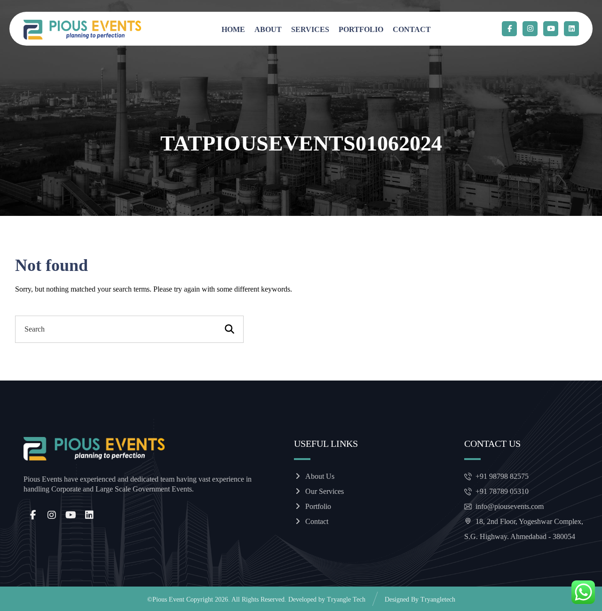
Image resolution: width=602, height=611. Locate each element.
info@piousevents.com (509, 506)
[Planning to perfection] (82, 30)
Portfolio (318, 506)
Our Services (324, 491)
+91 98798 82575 (502, 476)
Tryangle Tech (346, 599)
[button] (509, 28)
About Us (319, 476)
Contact (316, 521)
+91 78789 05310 (502, 491)
